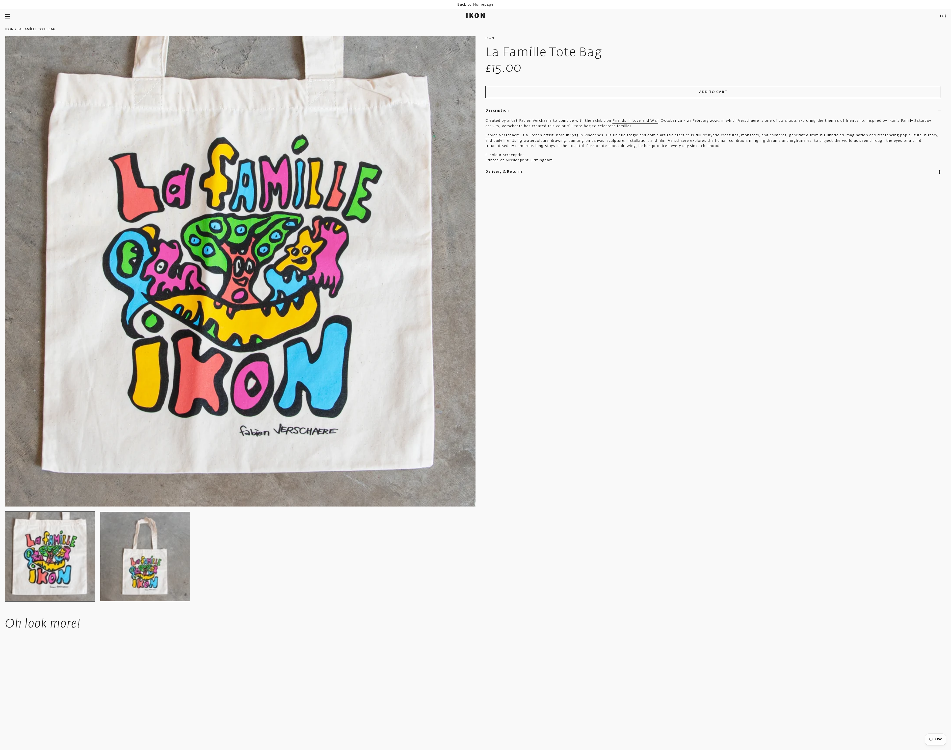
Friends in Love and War (635, 120)
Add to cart (713, 92)
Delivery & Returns (504, 171)
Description (497, 110)
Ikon (9, 29)
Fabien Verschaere (502, 135)
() (943, 16)
